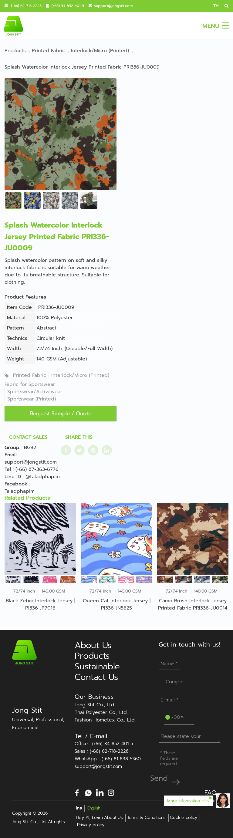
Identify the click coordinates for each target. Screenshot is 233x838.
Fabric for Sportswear (30, 384)
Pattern (15, 328)
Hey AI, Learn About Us (99, 817)
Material (16, 317)
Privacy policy (90, 825)
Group (12, 447)
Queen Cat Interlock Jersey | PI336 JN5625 (116, 604)
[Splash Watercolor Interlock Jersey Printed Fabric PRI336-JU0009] (60, 134)
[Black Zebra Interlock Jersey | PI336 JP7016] (40, 539)
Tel (8, 469)
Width (14, 348)
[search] (224, 6)
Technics (17, 338)
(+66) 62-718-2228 (26, 5)
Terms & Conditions (146, 817)
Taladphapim (20, 491)
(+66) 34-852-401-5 (68, 5)
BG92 (30, 447)
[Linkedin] (100, 792)
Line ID (13, 477)
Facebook (16, 484)
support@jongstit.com (113, 5)
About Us (93, 645)
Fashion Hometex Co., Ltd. (105, 720)
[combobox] (174, 716)
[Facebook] (77, 792)
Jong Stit (27, 710)
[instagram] (111, 792)
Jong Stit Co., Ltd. (95, 704)
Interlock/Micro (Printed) (80, 375)
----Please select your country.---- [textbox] (175, 716)
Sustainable (97, 666)
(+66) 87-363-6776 (37, 469)
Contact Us (96, 677)
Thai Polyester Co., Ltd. (101, 712)
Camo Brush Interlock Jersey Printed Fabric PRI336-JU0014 (193, 604)
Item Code (19, 307)
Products (92, 655)
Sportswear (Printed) (31, 399)
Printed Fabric (29, 375)
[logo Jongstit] (24, 652)
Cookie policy (183, 817)
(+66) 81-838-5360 (121, 759)
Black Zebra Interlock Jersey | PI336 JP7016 (40, 604)
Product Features (25, 297)
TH (216, 6)
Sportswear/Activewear (34, 391)
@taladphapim (42, 476)
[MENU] (225, 25)
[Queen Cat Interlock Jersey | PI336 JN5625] (116, 539)
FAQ (210, 792)
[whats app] (88, 792)
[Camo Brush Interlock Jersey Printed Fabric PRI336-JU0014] (192, 539)
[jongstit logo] (13, 25)
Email (11, 455)
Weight (15, 359)
